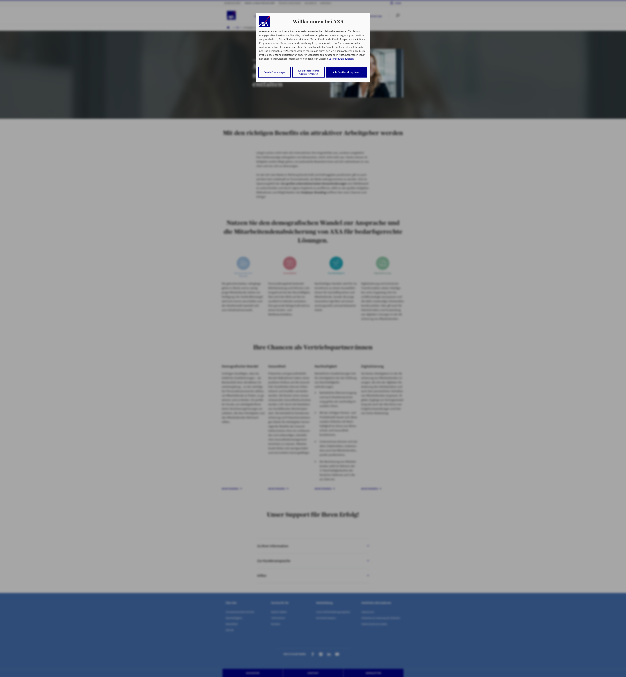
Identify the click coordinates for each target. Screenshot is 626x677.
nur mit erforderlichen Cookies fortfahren (309, 72)
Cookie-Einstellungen (274, 72)
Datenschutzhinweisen (341, 58)
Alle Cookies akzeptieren (346, 72)
